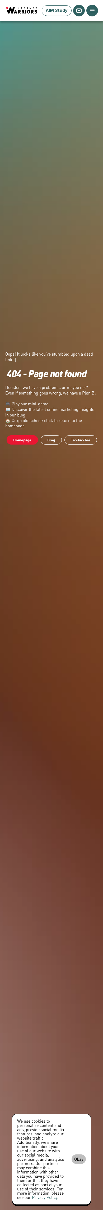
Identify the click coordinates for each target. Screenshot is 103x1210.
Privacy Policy (44, 1197)
